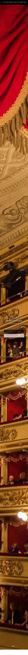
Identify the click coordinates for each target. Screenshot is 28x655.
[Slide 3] (14, 646)
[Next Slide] (25, 327)
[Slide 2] (13, 646)
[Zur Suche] (26, 2)
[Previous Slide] (3, 327)
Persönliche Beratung (14, 335)
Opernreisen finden (14, 331)
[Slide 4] (16, 646)
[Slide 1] (11, 646)
